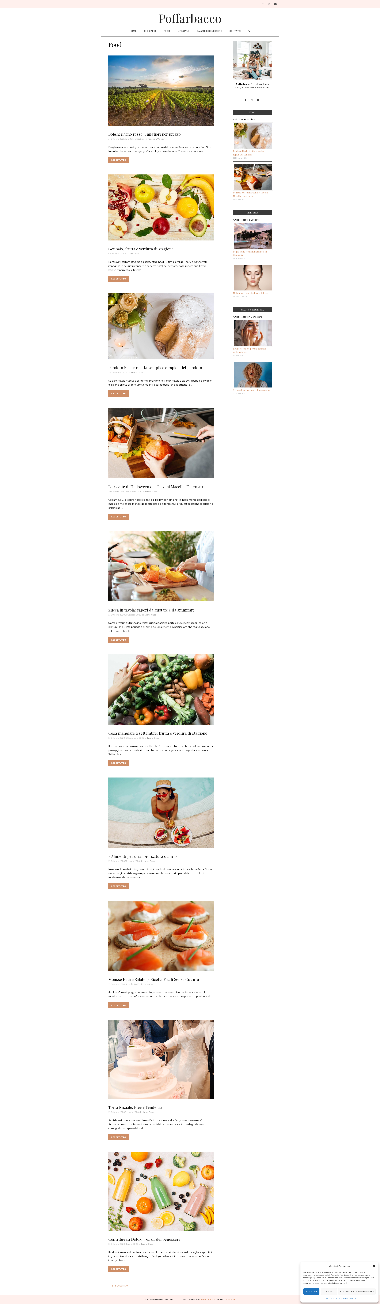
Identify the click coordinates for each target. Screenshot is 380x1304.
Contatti (352, 1298)
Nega (329, 1291)
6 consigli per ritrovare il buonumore (251, 390)
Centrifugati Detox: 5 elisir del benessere (144, 1239)
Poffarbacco (190, 18)
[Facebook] (262, 4)
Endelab (230, 1299)
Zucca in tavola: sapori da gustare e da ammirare (151, 610)
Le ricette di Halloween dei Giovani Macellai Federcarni (156, 486)
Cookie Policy (328, 1298)
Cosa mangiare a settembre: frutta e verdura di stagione (157, 733)
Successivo (123, 1285)
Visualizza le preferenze (357, 1291)
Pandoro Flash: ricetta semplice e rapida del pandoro (155, 367)
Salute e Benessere (209, 31)
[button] (374, 1266)
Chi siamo (150, 31)
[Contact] (275, 4)
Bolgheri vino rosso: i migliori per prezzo (144, 134)
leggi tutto (118, 160)
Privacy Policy (341, 1298)
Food (166, 31)
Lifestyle (183, 31)
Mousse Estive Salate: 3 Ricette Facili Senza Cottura (153, 979)
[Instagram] (269, 4)
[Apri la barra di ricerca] (249, 31)
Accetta (311, 1291)
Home (133, 31)
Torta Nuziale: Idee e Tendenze (135, 1107)
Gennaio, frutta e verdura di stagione (141, 248)
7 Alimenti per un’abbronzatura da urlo (142, 856)
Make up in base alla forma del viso (250, 293)
